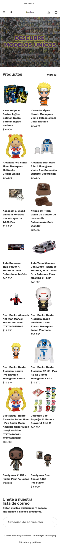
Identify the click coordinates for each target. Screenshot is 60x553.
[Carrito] (56, 12)
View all (52, 75)
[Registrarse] (52, 522)
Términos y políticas (30, 542)
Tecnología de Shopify (44, 535)
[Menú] (4, 12)
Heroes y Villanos (21, 535)
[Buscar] (11, 12)
